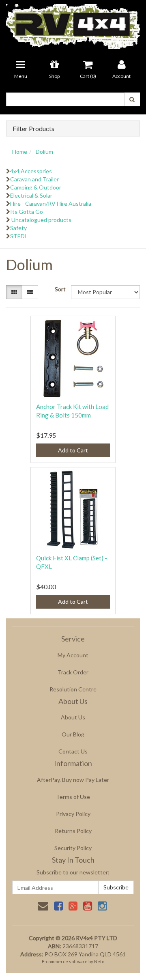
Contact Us (73, 751)
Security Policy (73, 847)
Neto (99, 961)
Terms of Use (73, 796)
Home (19, 151)
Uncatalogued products (40, 219)
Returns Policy (73, 830)
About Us (73, 717)
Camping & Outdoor (35, 187)
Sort (60, 289)
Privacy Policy (73, 813)
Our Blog (73, 734)
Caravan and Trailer (34, 179)
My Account (73, 655)
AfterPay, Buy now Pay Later (73, 779)
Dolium (44, 151)
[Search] (132, 99)
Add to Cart (73, 450)
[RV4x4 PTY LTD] (73, 23)
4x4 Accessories (31, 171)
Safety (18, 227)
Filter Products (33, 128)
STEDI (18, 235)
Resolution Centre (73, 689)
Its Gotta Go (26, 211)
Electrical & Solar (31, 195)
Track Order (73, 672)
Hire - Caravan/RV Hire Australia (50, 203)
